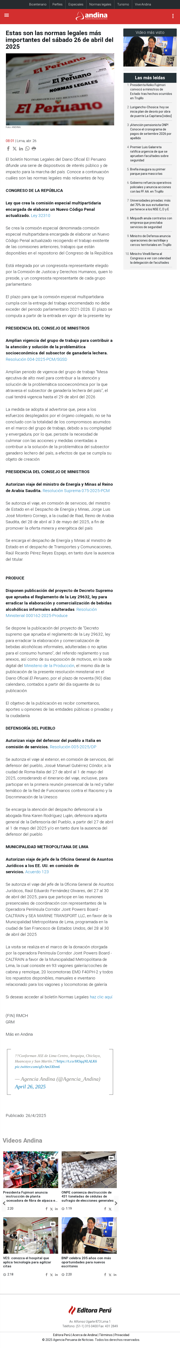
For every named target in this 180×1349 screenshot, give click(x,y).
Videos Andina (22, 1140)
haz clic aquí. (101, 996)
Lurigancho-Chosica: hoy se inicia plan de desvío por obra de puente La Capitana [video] (151, 111)
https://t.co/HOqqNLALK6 (77, 1061)
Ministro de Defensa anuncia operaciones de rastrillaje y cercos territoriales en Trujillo (150, 240)
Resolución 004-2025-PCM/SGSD (36, 359)
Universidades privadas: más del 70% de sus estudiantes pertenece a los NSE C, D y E (150, 205)
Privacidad (122, 1335)
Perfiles (57, 4)
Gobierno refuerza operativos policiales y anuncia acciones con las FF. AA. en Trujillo (150, 187)
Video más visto (150, 32)
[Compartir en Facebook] (47, 1208)
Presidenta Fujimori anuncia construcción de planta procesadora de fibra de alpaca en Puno (30, 1198)
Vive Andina (143, 4)
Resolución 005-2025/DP (73, 746)
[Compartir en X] (52, 1208)
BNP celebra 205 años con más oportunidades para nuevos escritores (86, 1262)
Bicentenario (38, 4)
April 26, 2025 (30, 1086)
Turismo (123, 4)
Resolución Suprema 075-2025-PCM (76, 490)
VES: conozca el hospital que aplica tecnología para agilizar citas (27, 1262)
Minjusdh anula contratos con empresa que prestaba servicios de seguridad (151, 222)
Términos (106, 1335)
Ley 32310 (40, 215)
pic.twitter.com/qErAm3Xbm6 (37, 1067)
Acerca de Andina (84, 1335)
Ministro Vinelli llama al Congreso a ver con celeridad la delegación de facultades (150, 258)
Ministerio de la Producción (49, 665)
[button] (4, 1204)
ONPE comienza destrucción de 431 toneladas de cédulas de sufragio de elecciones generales (87, 1196)
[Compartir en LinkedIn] (56, 1208)
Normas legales (100, 4)
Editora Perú (61, 1335)
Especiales (75, 4)
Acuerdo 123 (37, 871)
